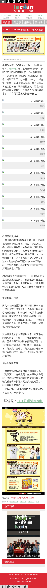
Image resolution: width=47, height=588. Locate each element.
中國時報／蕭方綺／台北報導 (22, 498)
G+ (14, 586)
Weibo (19, 586)
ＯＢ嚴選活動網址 (30, 400)
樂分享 (17, 22)
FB (3, 586)
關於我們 (11, 574)
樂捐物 (39, 22)
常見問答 (23, 574)
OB (37, 501)
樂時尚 (12, 68)
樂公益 (31, 501)
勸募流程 (17, 574)
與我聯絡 (29, 574)
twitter (25, 586)
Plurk (8, 586)
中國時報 (14, 501)
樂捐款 (28, 22)
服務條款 (35, 574)
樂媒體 (6, 22)
